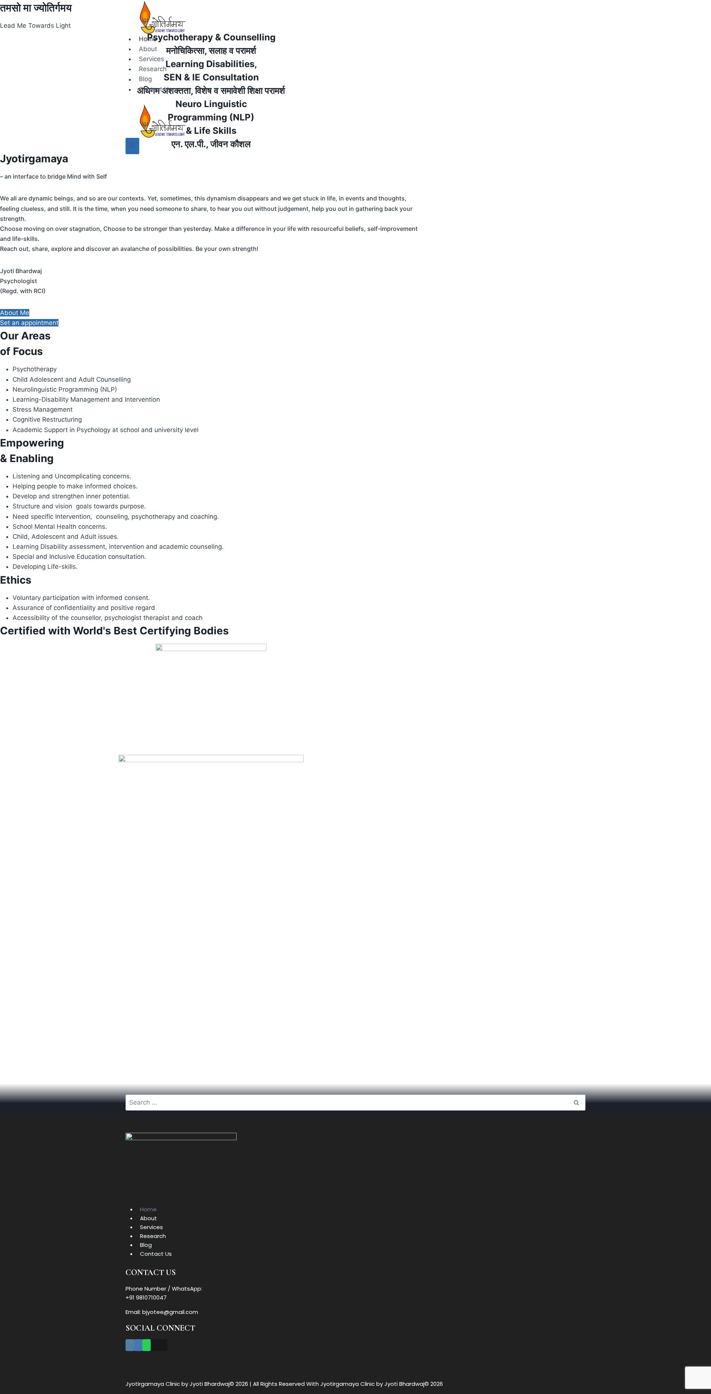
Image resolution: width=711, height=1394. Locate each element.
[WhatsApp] (146, 1345)
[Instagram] (130, 1345)
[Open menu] (132, 146)
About (148, 49)
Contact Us (155, 89)
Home (148, 39)
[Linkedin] (138, 1345)
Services (151, 59)
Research (153, 69)
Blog (145, 79)
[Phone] (155, 1345)
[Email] (163, 1345)
